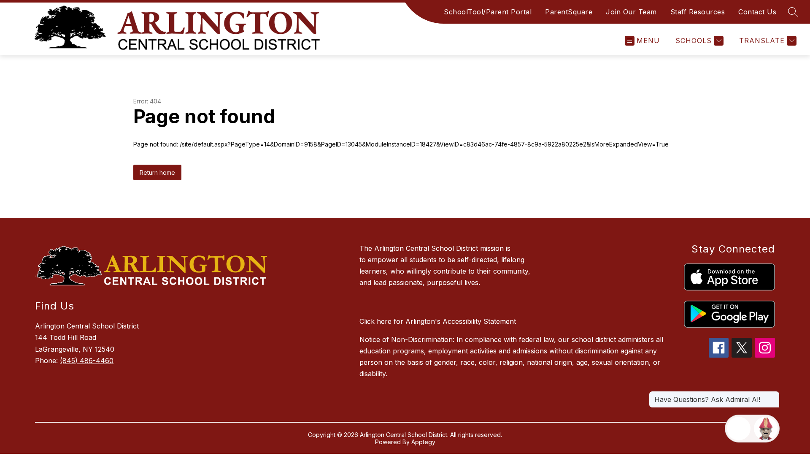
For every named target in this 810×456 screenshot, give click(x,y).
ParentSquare (568, 12)
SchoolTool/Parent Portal (488, 12)
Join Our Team (631, 12)
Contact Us (757, 12)
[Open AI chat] (766, 428)
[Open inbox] (739, 428)
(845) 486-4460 (86, 360)
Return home (157, 172)
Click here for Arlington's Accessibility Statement (437, 321)
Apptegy (423, 441)
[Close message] (772, 395)
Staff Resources (697, 12)
